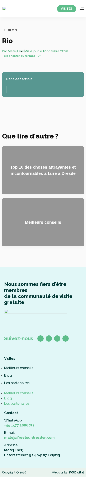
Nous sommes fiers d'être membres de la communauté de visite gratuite (38, 293)
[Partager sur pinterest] (11, 65)
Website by (68, 472)
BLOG (12, 30)
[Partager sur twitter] (7, 65)
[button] (43, 388)
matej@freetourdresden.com (29, 437)
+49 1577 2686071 (19, 425)
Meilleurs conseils (18, 368)
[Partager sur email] (16, 65)
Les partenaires (16, 383)
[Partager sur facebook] (3, 65)
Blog (8, 375)
